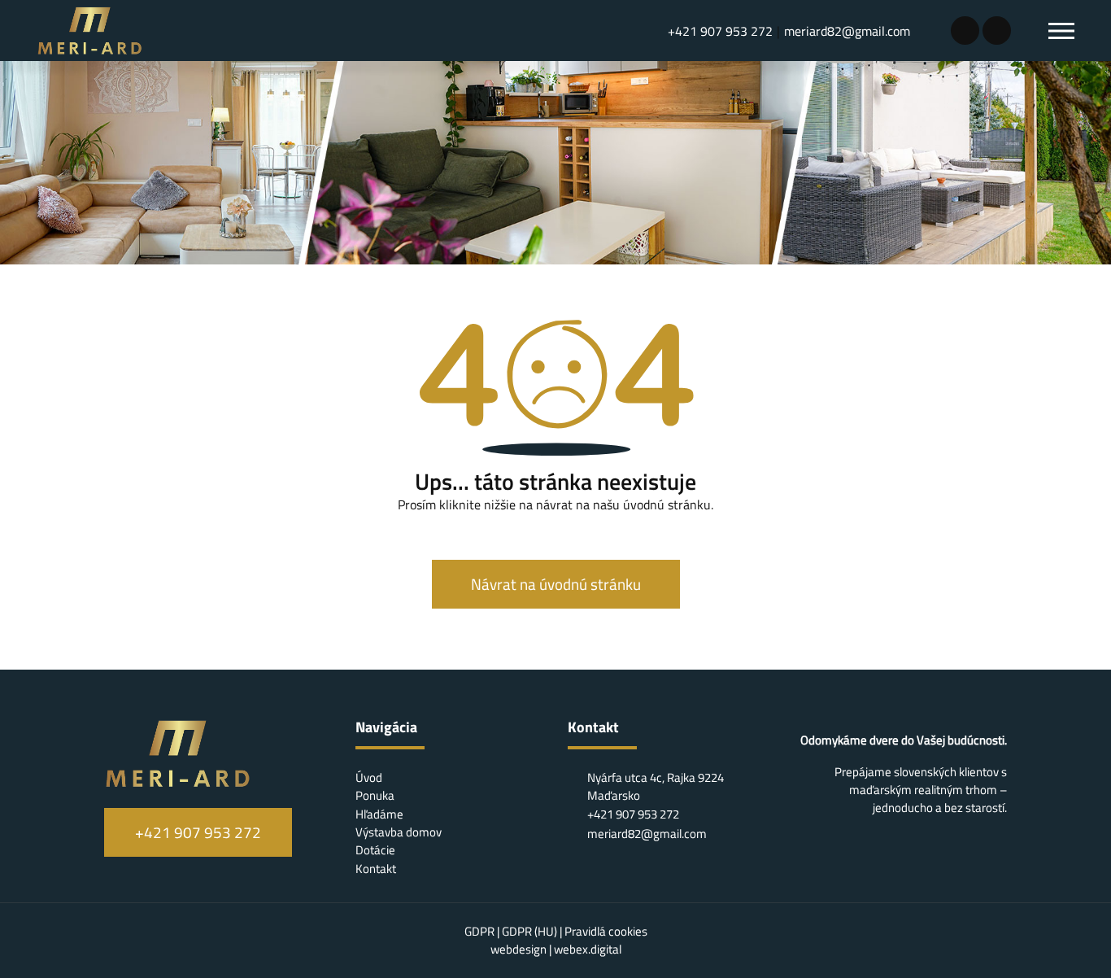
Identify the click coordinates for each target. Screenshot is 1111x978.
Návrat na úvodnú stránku (556, 584)
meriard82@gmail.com (847, 31)
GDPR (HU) (531, 931)
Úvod (368, 777)
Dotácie (375, 849)
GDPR (480, 931)
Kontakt (375, 868)
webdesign (518, 949)
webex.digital (587, 949)
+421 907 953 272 (720, 31)
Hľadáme (379, 814)
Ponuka (374, 795)
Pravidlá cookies (605, 931)
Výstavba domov (398, 832)
